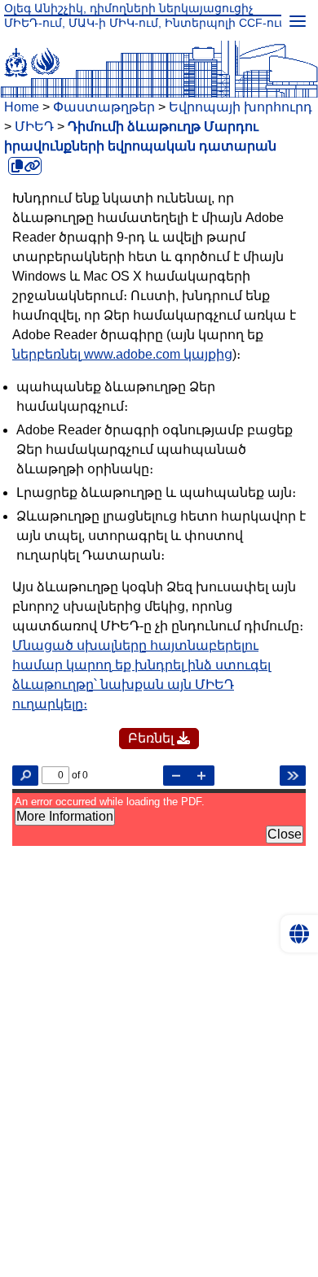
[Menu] (297, 20)
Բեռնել (152, 738)
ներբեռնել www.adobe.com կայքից (122, 354)
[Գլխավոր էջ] (159, 59)
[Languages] (299, 933)
